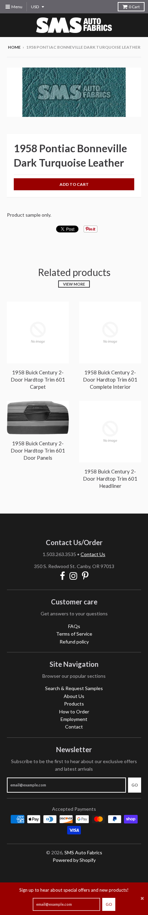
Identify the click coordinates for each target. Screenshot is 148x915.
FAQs (74, 626)
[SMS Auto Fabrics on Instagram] (73, 575)
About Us (74, 696)
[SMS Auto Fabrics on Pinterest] (85, 575)
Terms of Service (74, 634)
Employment (74, 719)
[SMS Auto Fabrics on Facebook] (62, 575)
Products (74, 704)
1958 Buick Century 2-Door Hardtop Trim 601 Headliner (110, 478)
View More (74, 284)
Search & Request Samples (74, 688)
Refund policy (74, 642)
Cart (134, 6)
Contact (74, 727)
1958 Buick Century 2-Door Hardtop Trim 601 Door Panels (38, 450)
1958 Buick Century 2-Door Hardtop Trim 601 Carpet (38, 379)
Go (109, 904)
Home (14, 47)
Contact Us (93, 554)
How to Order (74, 711)
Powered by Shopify (74, 860)
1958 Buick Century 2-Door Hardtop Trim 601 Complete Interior (110, 379)
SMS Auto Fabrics (83, 852)
